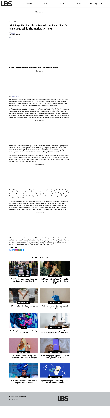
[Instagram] (16, 250)
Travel (62, 3)
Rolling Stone (15, 96)
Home (10, 21)
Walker (13, 33)
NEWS (14, 21)
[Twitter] (13, 250)
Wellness (79, 3)
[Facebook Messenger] (22, 250)
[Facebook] (10, 250)
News (45, 3)
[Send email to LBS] (106, 4)
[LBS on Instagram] (96, 4)
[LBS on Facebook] (91, 4)
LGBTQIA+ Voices (27, 3)
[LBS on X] (101, 4)
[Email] (19, 250)
